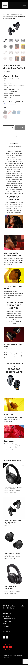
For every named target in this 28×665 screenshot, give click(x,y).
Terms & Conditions (9, 618)
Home (4, 14)
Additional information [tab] (14, 146)
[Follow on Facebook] (4, 637)
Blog (4, 623)
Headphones (9, 14)
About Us (6, 626)
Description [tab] (14, 143)
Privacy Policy (7, 621)
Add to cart (20, 127)
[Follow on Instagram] (7, 637)
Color (5, 107)
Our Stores (6, 616)
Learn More (12, 104)
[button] (22, 22)
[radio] (19, 112)
